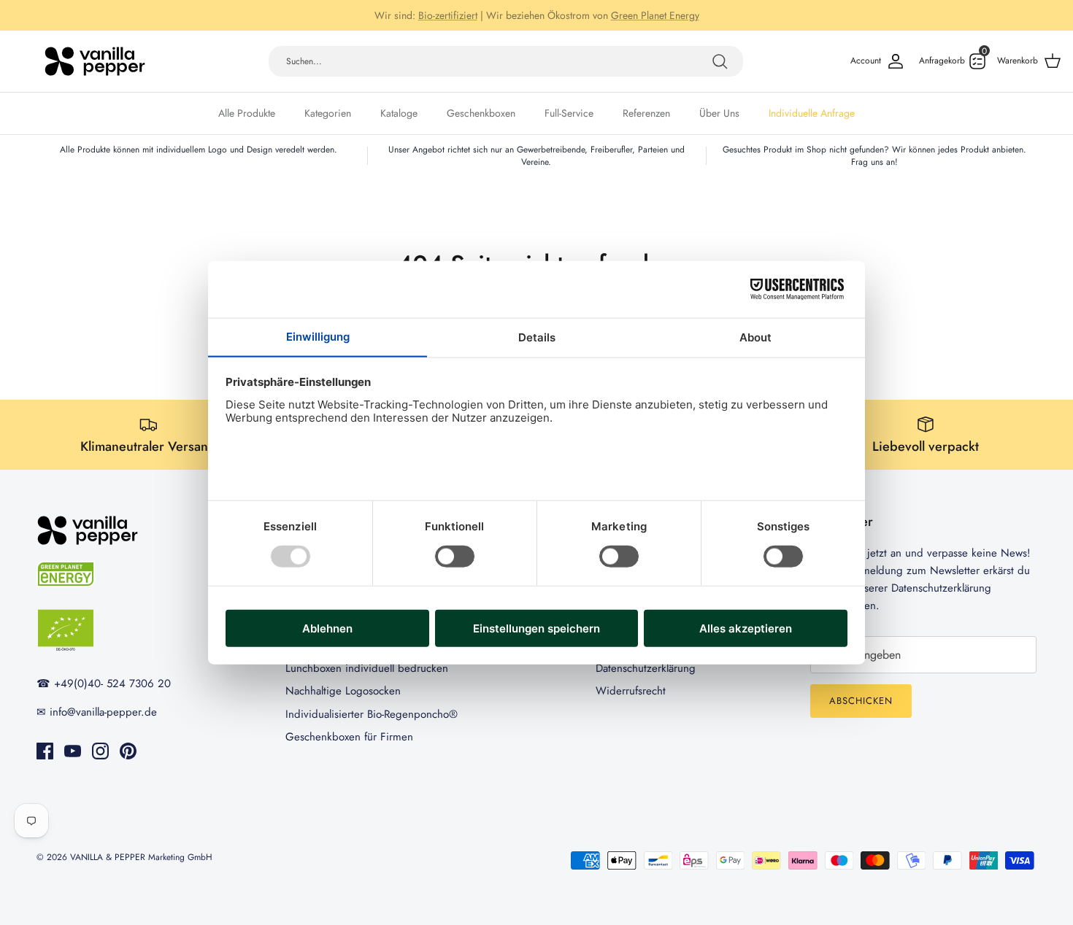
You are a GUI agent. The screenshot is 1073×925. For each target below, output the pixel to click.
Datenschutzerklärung (646, 668)
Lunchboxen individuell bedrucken (366, 668)
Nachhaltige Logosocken (343, 691)
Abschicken (861, 701)
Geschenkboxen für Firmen (349, 737)
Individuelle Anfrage (812, 113)
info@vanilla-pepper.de (667, 21)
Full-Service (569, 113)
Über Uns (719, 113)
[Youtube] (72, 751)
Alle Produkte (246, 113)
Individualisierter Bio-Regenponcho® (371, 714)
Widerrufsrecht (631, 691)
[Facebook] (44, 751)
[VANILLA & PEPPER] (95, 61)
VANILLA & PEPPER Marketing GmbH (141, 857)
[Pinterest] (128, 751)
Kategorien (327, 113)
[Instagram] (100, 751)
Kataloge (399, 113)
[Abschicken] (719, 61)
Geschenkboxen (481, 113)
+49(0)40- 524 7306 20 (545, 21)
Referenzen (646, 113)
